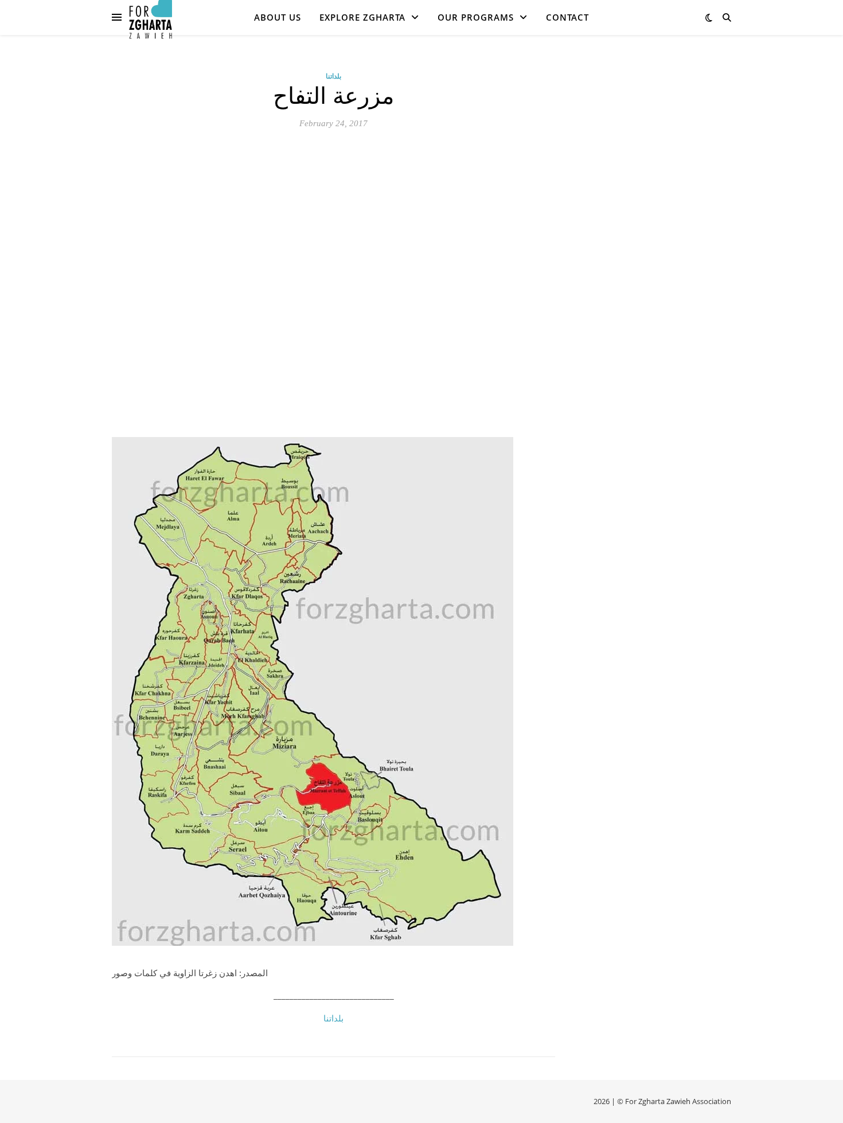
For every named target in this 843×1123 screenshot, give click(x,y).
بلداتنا (333, 76)
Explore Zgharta (362, 17)
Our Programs (476, 17)
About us (277, 17)
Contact (567, 17)
